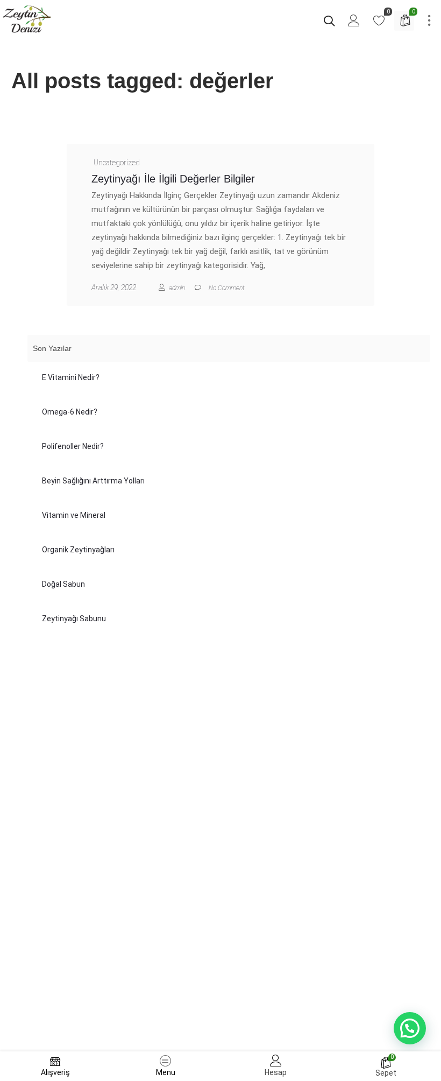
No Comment (227, 288)
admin (177, 288)
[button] (410, 1028)
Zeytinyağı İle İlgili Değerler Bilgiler (173, 179)
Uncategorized (117, 162)
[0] (379, 23)
